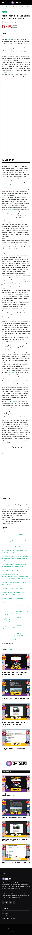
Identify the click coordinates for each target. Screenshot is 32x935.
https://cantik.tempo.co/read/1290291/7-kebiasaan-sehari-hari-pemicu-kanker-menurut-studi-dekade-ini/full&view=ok (15, 558)
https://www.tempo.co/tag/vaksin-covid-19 (13, 588)
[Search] (29, 2)
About (12, 931)
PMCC (6, 261)
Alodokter (18, 321)
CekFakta (4, 12)
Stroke (26, 447)
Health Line (11, 209)
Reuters (19, 344)
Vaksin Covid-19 (6, 352)
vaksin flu (9, 185)
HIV (22, 507)
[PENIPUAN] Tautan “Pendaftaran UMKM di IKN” (15, 698)
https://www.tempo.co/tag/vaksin (10, 531)
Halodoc (18, 381)
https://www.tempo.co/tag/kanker (10, 570)
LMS (16, 931)
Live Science (11, 372)
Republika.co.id (11, 416)
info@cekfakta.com (6, 916)
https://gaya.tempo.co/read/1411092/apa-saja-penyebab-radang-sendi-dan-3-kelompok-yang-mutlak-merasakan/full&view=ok (16, 628)
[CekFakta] (16, 2)
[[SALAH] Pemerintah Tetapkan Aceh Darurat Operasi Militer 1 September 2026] (16, 711)
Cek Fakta (23, 928)
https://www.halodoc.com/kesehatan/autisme (13, 598)
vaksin (10, 39)
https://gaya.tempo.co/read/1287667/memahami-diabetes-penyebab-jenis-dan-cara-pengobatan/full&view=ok (14, 620)
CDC (16, 168)
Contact (21, 931)
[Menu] (3, 2)
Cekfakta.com (5, 913)
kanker (12, 244)
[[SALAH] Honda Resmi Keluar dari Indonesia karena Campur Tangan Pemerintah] (16, 662)
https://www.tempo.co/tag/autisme (11, 602)
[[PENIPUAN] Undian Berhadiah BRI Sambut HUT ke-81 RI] (16, 737)
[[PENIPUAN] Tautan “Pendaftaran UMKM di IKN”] (16, 687)
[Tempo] (9, 26)
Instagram (4, 72)
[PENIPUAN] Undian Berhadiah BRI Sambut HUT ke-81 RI (16, 862)
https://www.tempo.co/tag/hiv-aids (11, 640)
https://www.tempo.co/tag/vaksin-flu (11, 546)
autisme (15, 401)
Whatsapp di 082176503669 (8, 918)
